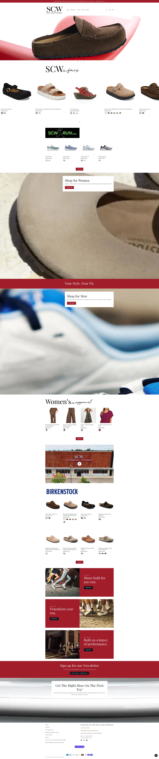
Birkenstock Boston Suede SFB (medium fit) (105, 549)
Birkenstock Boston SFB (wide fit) (104, 514)
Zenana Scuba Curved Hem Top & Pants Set (52, 425)
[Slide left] (76, 122)
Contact (47, 727)
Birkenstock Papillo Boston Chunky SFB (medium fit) (118, 109)
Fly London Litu (74, 109)
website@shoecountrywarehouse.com (90, 730)
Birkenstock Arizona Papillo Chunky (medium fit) (48, 109)
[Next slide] (80, 61)
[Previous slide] (75, 61)
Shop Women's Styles (100, 26)
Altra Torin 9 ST (85, 156)
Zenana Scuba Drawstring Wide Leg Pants (69, 425)
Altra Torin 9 (48, 156)
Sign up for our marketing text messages (55, 740)
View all (79, 169)
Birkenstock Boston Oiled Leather (87, 549)
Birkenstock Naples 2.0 (51, 514)
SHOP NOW (69, 187)
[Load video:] (79, 464)
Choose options (17, 117)
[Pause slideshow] (83, 61)
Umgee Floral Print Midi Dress (87, 425)
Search (47, 737)
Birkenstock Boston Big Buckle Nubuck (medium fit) (52, 549)
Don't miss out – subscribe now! (79, 673)
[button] (73, 9)
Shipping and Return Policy (52, 732)
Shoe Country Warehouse (52, 757)
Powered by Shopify (60, 757)
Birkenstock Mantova (6, 109)
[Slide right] (82, 122)
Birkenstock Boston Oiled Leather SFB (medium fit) (69, 549)
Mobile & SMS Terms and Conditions (54, 742)
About (46, 724)
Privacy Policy (48, 735)
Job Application (49, 729)
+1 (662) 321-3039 (85, 727)
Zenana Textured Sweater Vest (105, 425)
